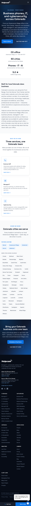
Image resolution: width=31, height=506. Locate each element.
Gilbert (18, 432)
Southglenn (14, 307)
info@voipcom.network (6, 385)
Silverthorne (5, 307)
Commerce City (18, 269)
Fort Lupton (5, 281)
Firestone (15, 278)
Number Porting (20, 413)
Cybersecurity (4, 403)
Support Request (21, 464)
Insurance (3, 454)
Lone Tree (19, 294)
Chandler (19, 435)
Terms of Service (13, 496)
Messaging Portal (5, 478)
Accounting (4, 456)
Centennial (24, 245)
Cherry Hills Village (7, 265)
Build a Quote (20, 454)
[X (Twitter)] (4, 388)
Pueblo (10, 304)
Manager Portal (5, 430)
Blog (18, 459)
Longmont (5, 297)
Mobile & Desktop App (22, 401)
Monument (11, 300)
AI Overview (4, 427)
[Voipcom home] (5, 2)
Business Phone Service (22, 398)
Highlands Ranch (14, 288)
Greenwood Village (14, 245)
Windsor (5, 313)
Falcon (23, 275)
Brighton (21, 259)
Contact (18, 468)
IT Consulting (4, 401)
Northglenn (19, 300)
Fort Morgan (14, 281)
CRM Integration (20, 408)
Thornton (5, 310)
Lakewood (11, 248)
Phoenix (18, 427)
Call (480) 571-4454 (15, 347)
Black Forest (20, 256)
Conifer (26, 269)
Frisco (21, 281)
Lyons (4, 300)
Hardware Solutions (6, 416)
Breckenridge (13, 259)
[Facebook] (2, 388)
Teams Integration (5, 408)
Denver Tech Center (7, 272)
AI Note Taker (4, 432)
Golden (21, 285)
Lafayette (13, 291)
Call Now (8, 504)
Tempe (18, 440)
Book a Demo (7, 41)
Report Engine (4, 483)
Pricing (18, 451)
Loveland (20, 297)
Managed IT (4, 396)
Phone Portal (4, 475)
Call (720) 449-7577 (21, 41)
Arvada (4, 256)
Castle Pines (14, 262)
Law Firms (3, 449)
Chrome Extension (5, 442)
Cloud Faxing (20, 411)
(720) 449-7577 (5, 382)
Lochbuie (12, 294)
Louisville (13, 297)
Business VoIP (20, 396)
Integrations (4, 440)
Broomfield (5, 262)
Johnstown (5, 291)
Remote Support (20, 466)
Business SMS (20, 403)
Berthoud (11, 256)
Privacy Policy (4, 496)
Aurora (4, 248)
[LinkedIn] (7, 388)
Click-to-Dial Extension (22, 416)
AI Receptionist (5, 435)
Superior (22, 307)
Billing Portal (4, 480)
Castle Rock (23, 262)
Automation (4, 437)
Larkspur (21, 291)
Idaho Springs (24, 288)
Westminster (13, 310)
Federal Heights (6, 278)
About (18, 449)
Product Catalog (20, 456)
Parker (4, 304)
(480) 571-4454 (5, 376)
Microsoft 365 (4, 406)
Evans (9, 275)
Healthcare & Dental (6, 451)
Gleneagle (14, 285)
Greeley (4, 288)
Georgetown (6, 285)
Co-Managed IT (5, 398)
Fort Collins (23, 278)
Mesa (18, 430)
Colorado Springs (7, 269)
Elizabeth (17, 272)
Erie (3, 275)
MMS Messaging (21, 406)
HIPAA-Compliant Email (6, 421)
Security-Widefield (19, 304)
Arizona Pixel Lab (13, 494)
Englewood (25, 272)
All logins (3, 485)
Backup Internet (5, 418)
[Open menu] (28, 2)
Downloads (19, 461)
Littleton (5, 294)
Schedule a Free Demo (15, 342)
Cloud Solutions (5, 411)
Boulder (4, 259)
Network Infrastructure (6, 413)
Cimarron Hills (18, 265)
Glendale (19, 437)
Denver (4, 245)
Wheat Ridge (22, 310)
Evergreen (16, 275)
